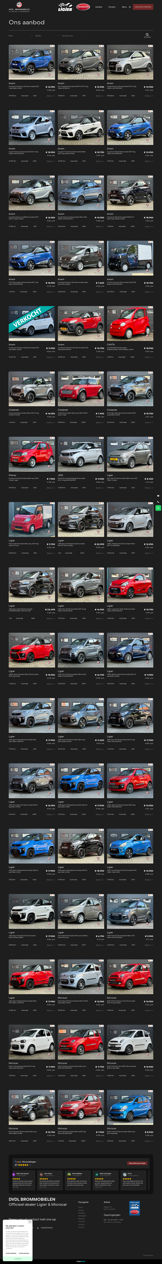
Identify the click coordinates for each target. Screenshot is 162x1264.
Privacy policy (148, 1255)
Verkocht (81, 1224)
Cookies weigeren (24, 1253)
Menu (124, 7)
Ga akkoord (17, 1258)
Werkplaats (82, 1216)
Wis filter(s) (147, 37)
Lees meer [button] (46, 1187)
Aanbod (98, 7)
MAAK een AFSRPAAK (143, 7)
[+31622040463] (158, 502)
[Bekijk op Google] (17, 1174)
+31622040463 (46, 1227)
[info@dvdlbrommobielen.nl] (158, 496)
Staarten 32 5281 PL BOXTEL (110, 1208)
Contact (111, 7)
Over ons (81, 1221)
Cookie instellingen (11, 1253)
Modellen (81, 1213)
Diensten (81, 1219)
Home (80, 1207)
